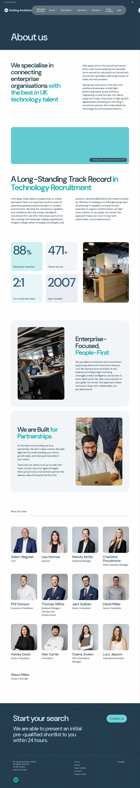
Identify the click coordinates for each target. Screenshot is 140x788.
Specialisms (66, 10)
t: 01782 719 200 (10, 2)
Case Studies (109, 10)
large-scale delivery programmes (34, 198)
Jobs (119, 10)
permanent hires (19, 202)
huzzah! (23, 770)
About (52, 10)
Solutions (96, 10)
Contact (78, 771)
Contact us (117, 718)
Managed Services (41, 10)
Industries (81, 10)
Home (77, 762)
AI (96, 95)
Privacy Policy (80, 774)
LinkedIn (121, 762)
